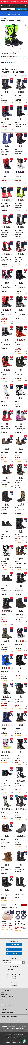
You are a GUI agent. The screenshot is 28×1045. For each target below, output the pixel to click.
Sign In (2, 992)
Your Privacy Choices (10, 1026)
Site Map (3, 1030)
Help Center (4, 1004)
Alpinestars (3, 18)
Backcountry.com (7, 1036)
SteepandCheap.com (14, 1038)
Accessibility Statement (18, 1028)
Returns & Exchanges (7, 996)
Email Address (7, 960)
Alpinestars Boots (11, 62)
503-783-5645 (22, 56)
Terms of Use (9, 1025)
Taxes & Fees (6, 1028)
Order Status (4, 994)
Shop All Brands (12, 1030)
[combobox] (24, 76)
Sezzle (2, 1002)
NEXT (23, 905)
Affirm (2, 1000)
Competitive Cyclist (20, 1036)
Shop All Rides (23, 1030)
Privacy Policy (19, 1025)
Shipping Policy (22, 1026)
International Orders (6, 1006)
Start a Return (5, 998)
